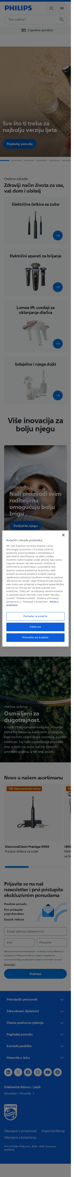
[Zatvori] (63, 534)
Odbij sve (35, 627)
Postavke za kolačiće (35, 616)
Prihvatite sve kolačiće (35, 637)
